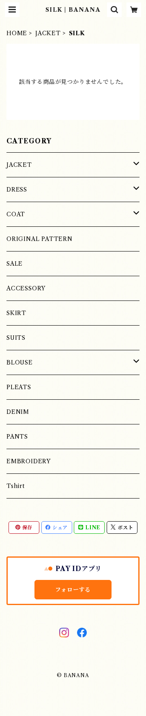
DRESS (16, 189)
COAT (15, 214)
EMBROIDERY (28, 461)
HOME (16, 33)
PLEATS (18, 387)
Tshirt (15, 486)
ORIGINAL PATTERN (39, 239)
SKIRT (16, 313)
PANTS (17, 436)
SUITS (16, 337)
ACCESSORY (25, 288)
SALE (14, 263)
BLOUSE (19, 362)
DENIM (17, 412)
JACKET (48, 33)
